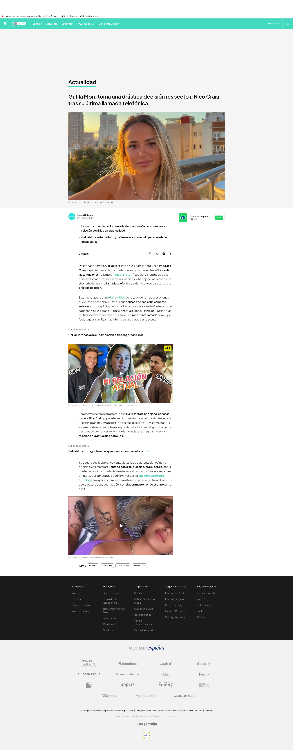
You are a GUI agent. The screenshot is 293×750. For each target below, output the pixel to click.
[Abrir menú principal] (287, 23)
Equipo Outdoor (85, 215)
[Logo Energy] (204, 674)
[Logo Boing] (166, 674)
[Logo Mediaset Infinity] (89, 663)
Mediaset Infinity (205, 593)
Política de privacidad (124, 710)
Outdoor (93, 566)
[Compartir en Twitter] (157, 254)
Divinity (200, 617)
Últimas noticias (80, 605)
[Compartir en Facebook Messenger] (163, 254)
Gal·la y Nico (117, 297)
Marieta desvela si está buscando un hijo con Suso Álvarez (31, 16)
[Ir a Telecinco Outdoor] (18, 23)
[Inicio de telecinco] (5, 23)
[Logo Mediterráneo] (184, 695)
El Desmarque (204, 605)
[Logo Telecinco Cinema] (166, 685)
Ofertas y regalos (175, 599)
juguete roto (122, 274)
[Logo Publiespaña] (146, 696)
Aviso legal (84, 710)
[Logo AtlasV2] (108, 695)
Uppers (200, 599)
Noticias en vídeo (81, 611)
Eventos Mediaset (175, 611)
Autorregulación (143, 608)
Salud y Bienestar (175, 617)
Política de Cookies (169, 710)
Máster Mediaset (143, 630)
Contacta (139, 593)
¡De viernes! (109, 624)
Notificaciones (142, 614)
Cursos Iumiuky (174, 605)
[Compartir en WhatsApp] (150, 254)
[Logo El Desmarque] (89, 674)
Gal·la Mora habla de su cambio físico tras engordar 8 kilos (105, 334)
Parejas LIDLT (139, 566)
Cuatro (200, 611)
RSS (201, 710)
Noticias (76, 593)
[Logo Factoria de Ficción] (127, 674)
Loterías (76, 599)
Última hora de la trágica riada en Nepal (81, 16)
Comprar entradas (175, 593)
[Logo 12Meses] (204, 685)
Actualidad (82, 82)
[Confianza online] (146, 738)
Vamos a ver (109, 618)
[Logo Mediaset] (146, 649)
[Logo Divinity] (204, 663)
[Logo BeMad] (89, 685)
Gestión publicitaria (188, 710)
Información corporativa (102, 710)
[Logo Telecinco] (127, 663)
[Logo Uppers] (127, 685)
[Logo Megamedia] (148, 724)
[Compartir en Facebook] (170, 254)
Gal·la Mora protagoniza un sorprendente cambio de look (105, 451)
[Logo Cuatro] (166, 663)
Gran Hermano (111, 593)
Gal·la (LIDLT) (123, 566)
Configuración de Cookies (147, 710)
